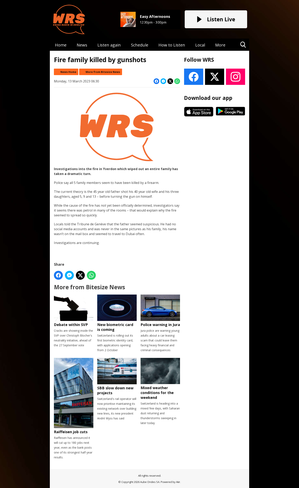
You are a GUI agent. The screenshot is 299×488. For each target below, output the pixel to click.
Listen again (109, 45)
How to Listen (171, 45)
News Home (68, 72)
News (82, 45)
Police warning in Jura (160, 324)
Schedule (139, 45)
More (220, 45)
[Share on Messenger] (163, 81)
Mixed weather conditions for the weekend (157, 392)
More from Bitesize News (103, 72)
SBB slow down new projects (115, 390)
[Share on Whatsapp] (177, 81)
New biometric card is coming (115, 327)
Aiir (178, 482)
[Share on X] (170, 81)
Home (61, 45)
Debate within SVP (71, 324)
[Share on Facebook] (156, 81)
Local (200, 45)
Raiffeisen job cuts (70, 431)
